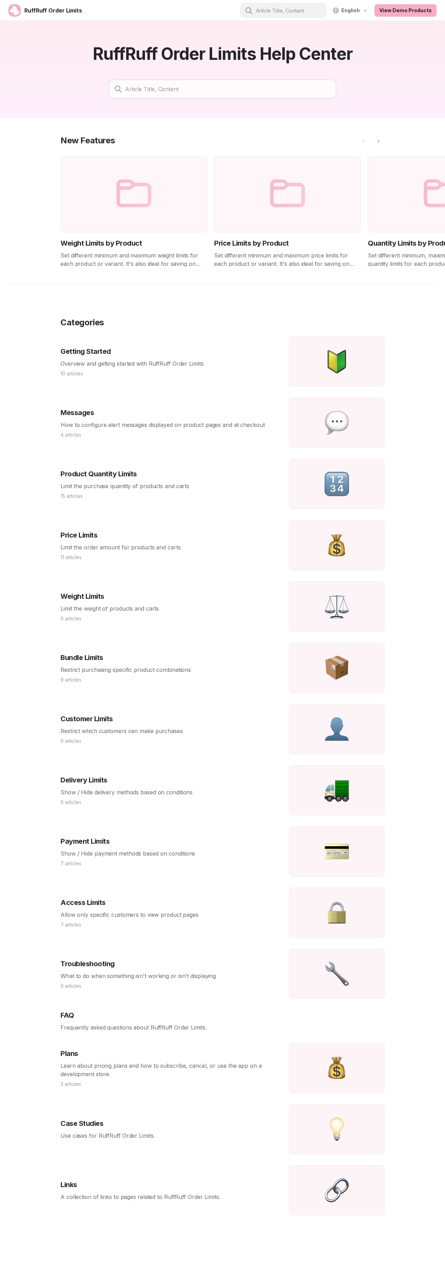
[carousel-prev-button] (363, 141)
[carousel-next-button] (378, 141)
